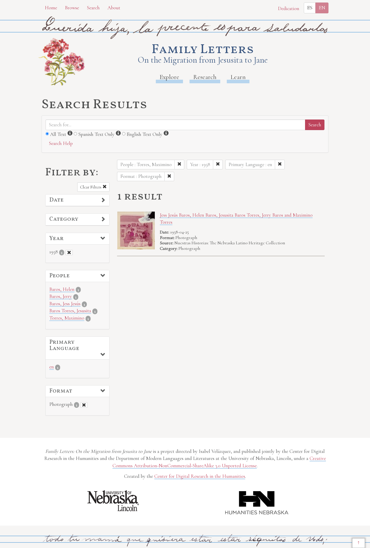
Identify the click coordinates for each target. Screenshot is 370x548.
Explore (169, 77)
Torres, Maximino (66, 318)
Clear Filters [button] (91, 187)
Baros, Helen (62, 289)
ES (309, 8)
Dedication (288, 9)
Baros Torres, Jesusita (70, 311)
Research (204, 77)
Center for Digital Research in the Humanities (199, 476)
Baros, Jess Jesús (65, 304)
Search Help (61, 143)
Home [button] (51, 8)
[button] (77, 200)
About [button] (113, 8)
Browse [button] (72, 8)
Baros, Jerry (60, 296)
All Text (58, 134)
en (51, 367)
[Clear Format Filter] (84, 405)
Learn (238, 77)
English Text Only (144, 134)
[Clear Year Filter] (69, 252)
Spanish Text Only (96, 134)
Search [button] (93, 8)
